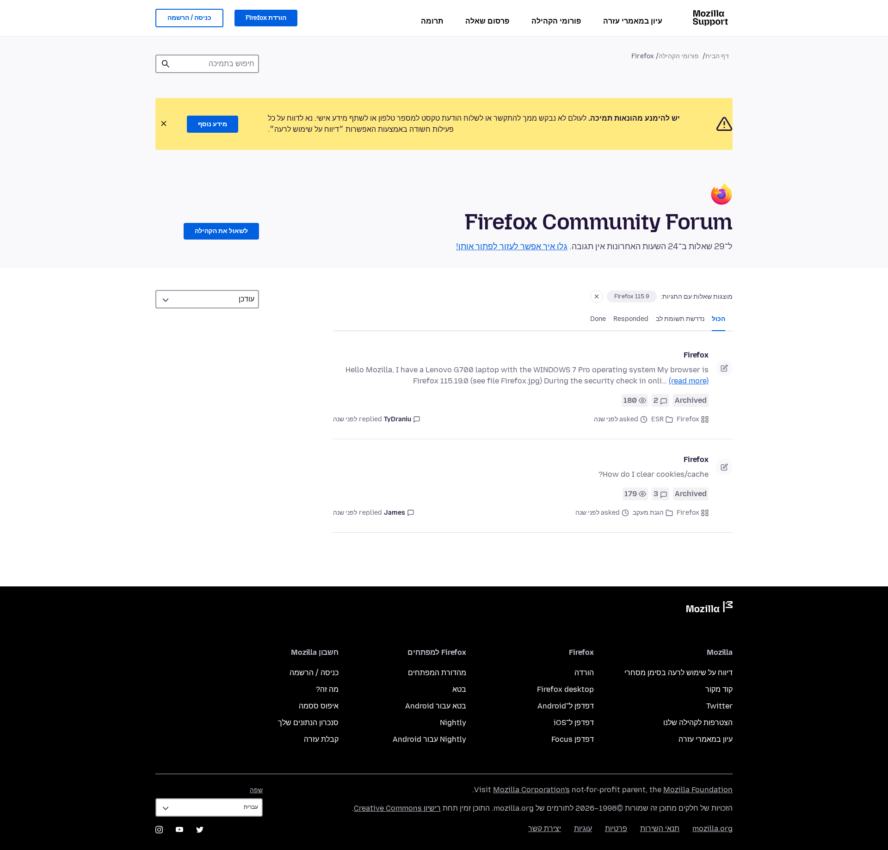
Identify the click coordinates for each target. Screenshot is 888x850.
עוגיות (583, 828)
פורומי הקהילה (556, 21)
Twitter (719, 706)
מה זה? (327, 689)
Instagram (159, 829)
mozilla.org (712, 828)
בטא (459, 689)
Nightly (453, 722)
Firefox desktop (565, 689)
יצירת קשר (544, 828)
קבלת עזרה (321, 739)
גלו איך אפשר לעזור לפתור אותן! (511, 246)
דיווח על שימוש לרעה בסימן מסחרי (678, 672)
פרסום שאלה (487, 21)
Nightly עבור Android (429, 739)
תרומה (432, 21)
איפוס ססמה (319, 706)
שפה (256, 790)
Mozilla (709, 608)
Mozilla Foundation (698, 789)
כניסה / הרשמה (189, 18)
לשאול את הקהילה (221, 231)
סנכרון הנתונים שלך (308, 722)
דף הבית (717, 56)
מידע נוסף (212, 124)
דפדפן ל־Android (565, 706)
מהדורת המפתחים (437, 672)
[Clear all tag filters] (596, 296)
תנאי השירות (659, 828)
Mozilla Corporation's (531, 789)
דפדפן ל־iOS (574, 722)
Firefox (696, 355)
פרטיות (616, 828)
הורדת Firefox (266, 18)
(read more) (689, 380)
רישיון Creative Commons (397, 808)
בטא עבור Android (435, 706)
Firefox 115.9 (631, 296)
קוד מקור (719, 689)
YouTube (179, 829)
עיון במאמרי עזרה (632, 21)
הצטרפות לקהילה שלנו (698, 722)
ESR (657, 419)
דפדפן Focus (572, 739)
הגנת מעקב (648, 513)
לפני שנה (345, 419)
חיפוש (165, 63)
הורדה (584, 672)
